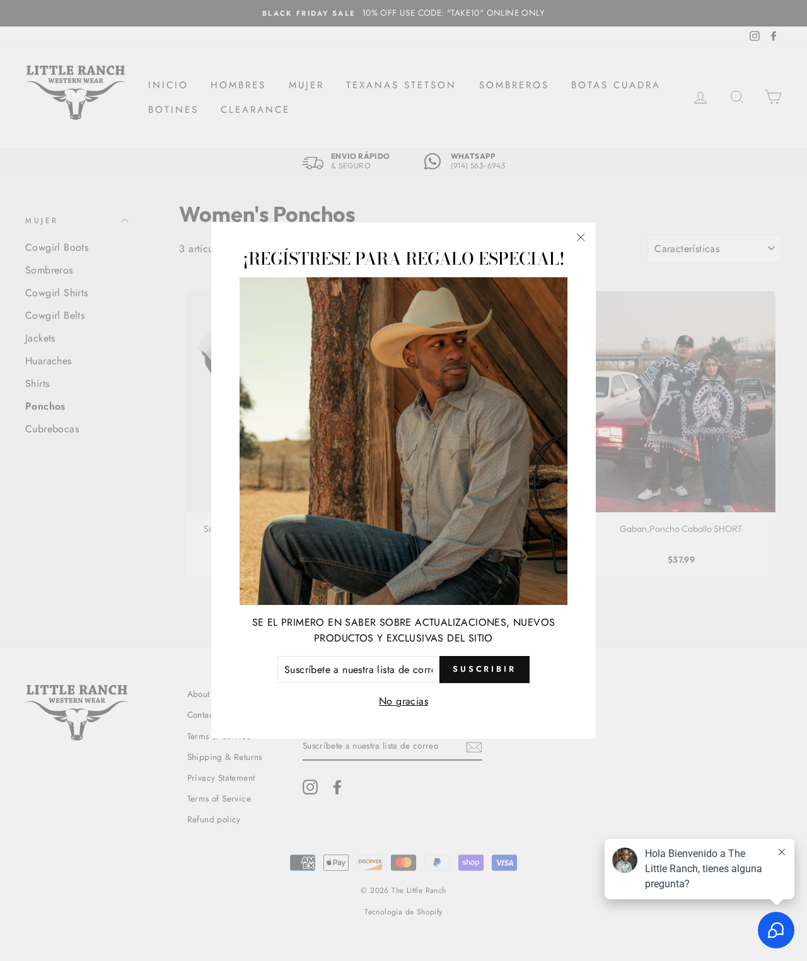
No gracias (403, 701)
